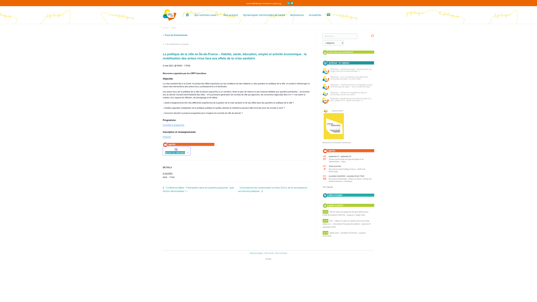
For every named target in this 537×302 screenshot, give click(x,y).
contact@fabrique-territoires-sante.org (263, 3)
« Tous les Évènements (175, 35)
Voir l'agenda (328, 187)
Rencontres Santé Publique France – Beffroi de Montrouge (347, 170)
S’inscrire (167, 136)
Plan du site (269, 253)
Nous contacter (281, 253)
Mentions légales (256, 253)
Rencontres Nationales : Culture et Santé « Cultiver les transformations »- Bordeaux (350, 180)
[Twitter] (292, 3)
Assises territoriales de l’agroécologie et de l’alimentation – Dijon (346, 160)
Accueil (166, 27)
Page (173, 27)
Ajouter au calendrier (175, 152)
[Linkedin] (288, 3)
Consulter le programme (173, 124)
